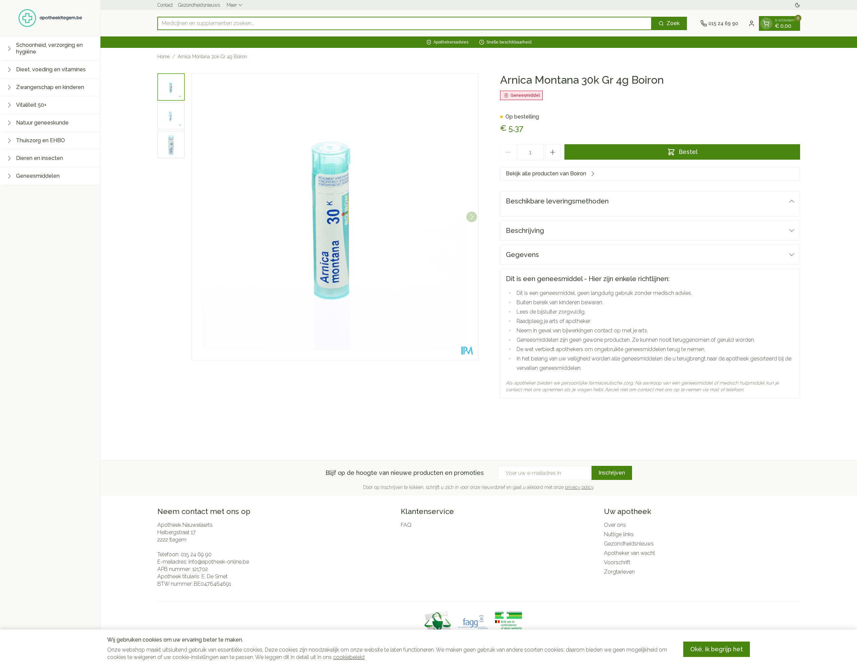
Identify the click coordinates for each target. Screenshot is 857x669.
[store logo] (50, 18)
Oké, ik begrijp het (716, 649)
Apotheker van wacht (629, 553)
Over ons (615, 525)
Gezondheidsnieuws (199, 5)
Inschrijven (612, 473)
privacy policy (579, 487)
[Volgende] (471, 217)
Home (163, 56)
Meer (232, 5)
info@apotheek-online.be (218, 562)
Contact (165, 5)
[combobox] (404, 23)
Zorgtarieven (619, 572)
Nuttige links (619, 534)
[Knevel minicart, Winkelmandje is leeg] (766, 23)
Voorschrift (617, 562)
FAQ (406, 525)
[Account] (751, 23)
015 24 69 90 (196, 554)
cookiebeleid (349, 657)
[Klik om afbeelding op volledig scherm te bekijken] (335, 217)
